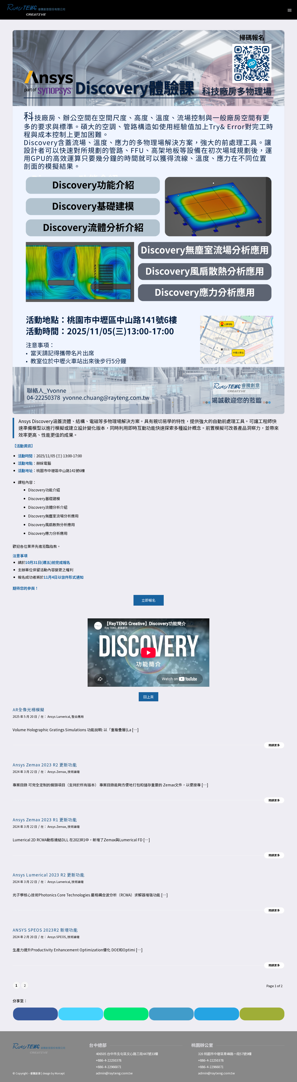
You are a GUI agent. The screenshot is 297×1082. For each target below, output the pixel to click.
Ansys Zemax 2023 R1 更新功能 (45, 819)
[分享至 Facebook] (35, 1014)
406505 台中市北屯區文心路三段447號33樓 (127, 1053)
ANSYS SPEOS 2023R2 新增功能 (45, 930)
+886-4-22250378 (108, 1060)
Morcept (60, 1073)
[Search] (280, 9)
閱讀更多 (274, 745)
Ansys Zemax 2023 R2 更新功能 (45, 764)
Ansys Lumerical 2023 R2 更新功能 (48, 875)
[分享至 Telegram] (216, 1014)
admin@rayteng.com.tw (114, 1073)
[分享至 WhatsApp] (126, 1014)
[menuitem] (280, 9)
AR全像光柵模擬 (28, 709)
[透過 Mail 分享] (262, 1014)
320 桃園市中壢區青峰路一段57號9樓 (225, 1053)
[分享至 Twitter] (80, 1014)
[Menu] (289, 10)
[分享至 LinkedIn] (171, 1014)
